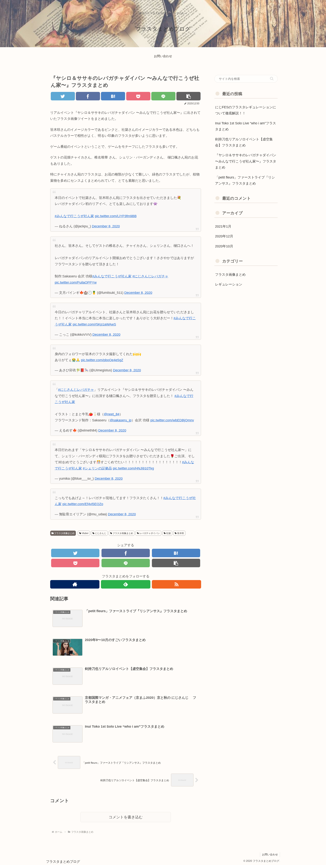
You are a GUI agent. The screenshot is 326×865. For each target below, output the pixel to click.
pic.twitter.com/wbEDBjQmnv (172, 420)
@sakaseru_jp (120, 420)
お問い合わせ (270, 854)
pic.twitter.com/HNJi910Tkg (133, 468)
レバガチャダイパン (149, 533)
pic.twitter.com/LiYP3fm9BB (116, 216)
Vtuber (84, 533)
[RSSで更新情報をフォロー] (176, 584)
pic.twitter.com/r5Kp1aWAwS (94, 324)
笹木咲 (180, 533)
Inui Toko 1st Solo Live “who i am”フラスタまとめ (245, 126)
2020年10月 (224, 246)
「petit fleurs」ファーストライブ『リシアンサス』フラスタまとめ (245, 180)
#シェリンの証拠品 (97, 468)
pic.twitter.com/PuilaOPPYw (76, 282)
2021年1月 (223, 226)
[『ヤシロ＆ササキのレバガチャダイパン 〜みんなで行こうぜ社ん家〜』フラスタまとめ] (113, 96)
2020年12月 (224, 236)
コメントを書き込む (126, 817)
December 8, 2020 (106, 226)
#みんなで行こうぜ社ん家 (74, 216)
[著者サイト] (74, 584)
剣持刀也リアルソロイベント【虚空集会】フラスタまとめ (244, 142)
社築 (168, 533)
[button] (271, 78)
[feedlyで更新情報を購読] (125, 584)
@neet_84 (111, 414)
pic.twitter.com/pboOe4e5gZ (102, 360)
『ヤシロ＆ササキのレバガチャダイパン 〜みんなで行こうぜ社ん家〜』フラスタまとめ (245, 161)
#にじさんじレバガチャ (150, 276)
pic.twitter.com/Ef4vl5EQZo (82, 504)
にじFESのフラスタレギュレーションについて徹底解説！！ (245, 110)
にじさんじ (100, 533)
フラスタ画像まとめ (64, 533)
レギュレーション (228, 284)
